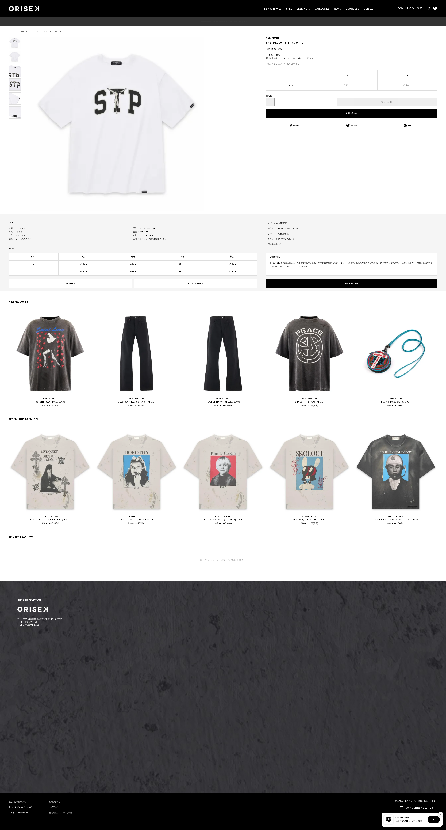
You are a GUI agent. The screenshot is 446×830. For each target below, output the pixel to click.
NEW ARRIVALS (272, 8)
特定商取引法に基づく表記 (60, 813)
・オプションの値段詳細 (276, 223)
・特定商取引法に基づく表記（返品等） (283, 228)
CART (419, 8)
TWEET (353, 125)
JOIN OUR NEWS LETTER (419, 807)
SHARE (295, 125)
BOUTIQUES (352, 8)
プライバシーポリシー (18, 813)
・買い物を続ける (273, 244)
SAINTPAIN (272, 38)
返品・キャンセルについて (20, 807)
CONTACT (369, 8)
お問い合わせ (351, 113)
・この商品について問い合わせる (280, 239)
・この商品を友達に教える (277, 234)
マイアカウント (56, 807)
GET (434, 819)
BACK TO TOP (351, 283)
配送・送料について (17, 802)
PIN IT (410, 125)
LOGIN (399, 8)
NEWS (337, 8)
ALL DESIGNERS (195, 283)
